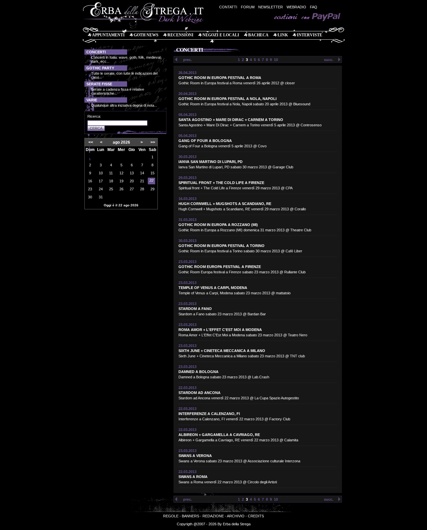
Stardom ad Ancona (199, 393)
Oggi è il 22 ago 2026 (121, 205)
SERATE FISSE (99, 84)
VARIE (91, 100)
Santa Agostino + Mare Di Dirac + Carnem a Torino (230, 120)
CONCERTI (96, 52)
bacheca (258, 35)
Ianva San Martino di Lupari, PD (210, 162)
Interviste (309, 35)
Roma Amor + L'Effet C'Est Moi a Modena (220, 330)
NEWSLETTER (270, 7)
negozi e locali (220, 35)
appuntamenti (108, 35)
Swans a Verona (195, 456)
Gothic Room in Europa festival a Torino (221, 246)
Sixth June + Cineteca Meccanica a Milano (221, 351)
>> (152, 142)
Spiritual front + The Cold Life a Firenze (221, 183)
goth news (146, 35)
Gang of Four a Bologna (205, 141)
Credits (256, 516)
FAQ (313, 7)
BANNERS (190, 516)
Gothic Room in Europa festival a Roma (219, 78)
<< (90, 142)
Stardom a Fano (195, 309)
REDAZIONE (213, 516)
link (283, 35)
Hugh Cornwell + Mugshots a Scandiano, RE (224, 204)
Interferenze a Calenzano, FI (209, 414)
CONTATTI (228, 7)
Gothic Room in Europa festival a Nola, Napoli (227, 99)
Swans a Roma (192, 477)
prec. (187, 60)
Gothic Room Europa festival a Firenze (219, 267)
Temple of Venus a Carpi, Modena (212, 288)
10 (276, 60)
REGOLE (170, 516)
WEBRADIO (296, 7)
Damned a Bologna (198, 372)
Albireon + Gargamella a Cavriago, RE (219, 435)
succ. (328, 60)
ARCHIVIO (236, 516)
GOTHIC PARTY (100, 68)
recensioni (180, 35)
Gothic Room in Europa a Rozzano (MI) (218, 225)
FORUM (248, 7)
